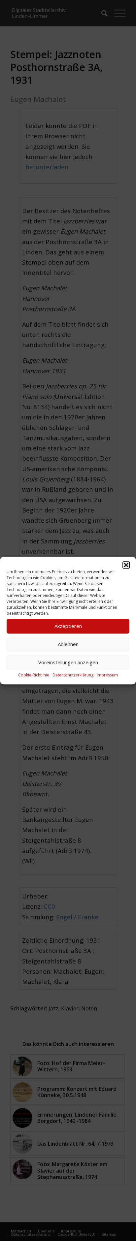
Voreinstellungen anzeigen (68, 662)
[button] (126, 565)
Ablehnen (68, 644)
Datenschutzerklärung (72, 675)
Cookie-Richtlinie (33, 675)
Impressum (107, 675)
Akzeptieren (68, 626)
